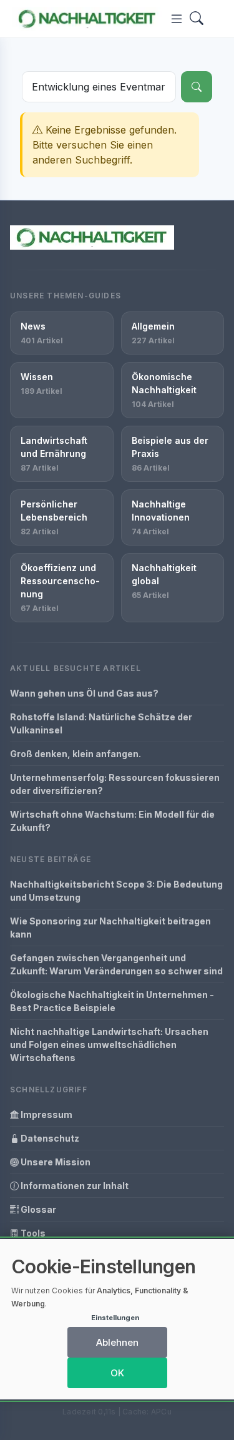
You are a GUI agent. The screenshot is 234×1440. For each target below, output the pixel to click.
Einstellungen (115, 1317)
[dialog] (117, 1319)
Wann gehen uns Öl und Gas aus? (84, 693)
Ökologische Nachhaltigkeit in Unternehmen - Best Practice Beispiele (112, 1001)
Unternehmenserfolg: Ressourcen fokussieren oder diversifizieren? (115, 784)
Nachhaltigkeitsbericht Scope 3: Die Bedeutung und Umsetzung (116, 891)
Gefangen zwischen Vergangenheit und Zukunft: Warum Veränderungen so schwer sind (116, 964)
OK (117, 1373)
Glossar (37, 1209)
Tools (32, 1233)
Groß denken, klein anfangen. (75, 753)
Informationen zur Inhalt (74, 1185)
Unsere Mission (54, 1162)
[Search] (196, 19)
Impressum (45, 1114)
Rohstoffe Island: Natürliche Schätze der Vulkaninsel (101, 723)
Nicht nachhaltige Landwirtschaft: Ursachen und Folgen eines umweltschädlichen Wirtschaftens (109, 1044)
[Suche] (196, 86)
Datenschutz (49, 1138)
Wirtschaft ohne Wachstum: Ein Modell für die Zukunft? (112, 821)
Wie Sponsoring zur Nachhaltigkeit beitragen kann (110, 927)
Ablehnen (117, 1342)
